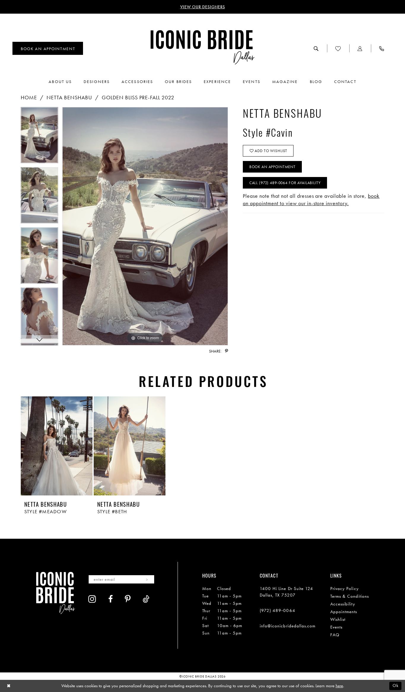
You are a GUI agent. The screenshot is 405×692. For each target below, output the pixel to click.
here (339, 686)
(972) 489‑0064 (277, 610)
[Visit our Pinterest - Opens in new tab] (128, 599)
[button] (360, 48)
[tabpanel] (39, 137)
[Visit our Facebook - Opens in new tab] (110, 599)
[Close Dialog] (9, 686)
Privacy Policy (344, 588)
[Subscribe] (146, 579)
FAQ (334, 635)
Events (336, 627)
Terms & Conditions (349, 596)
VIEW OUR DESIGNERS (202, 6)
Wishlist (338, 619)
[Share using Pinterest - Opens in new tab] (226, 351)
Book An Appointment (272, 166)
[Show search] (316, 48)
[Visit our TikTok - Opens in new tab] (146, 599)
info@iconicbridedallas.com (288, 626)
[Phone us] (382, 48)
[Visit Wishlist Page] (338, 48)
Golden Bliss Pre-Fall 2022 (138, 97)
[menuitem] (47, 48)
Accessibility (342, 604)
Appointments (343, 612)
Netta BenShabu (69, 97)
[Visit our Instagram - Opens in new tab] (92, 598)
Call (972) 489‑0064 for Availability (285, 182)
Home (29, 97)
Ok (395, 686)
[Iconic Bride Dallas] (202, 47)
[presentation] (57, 446)
